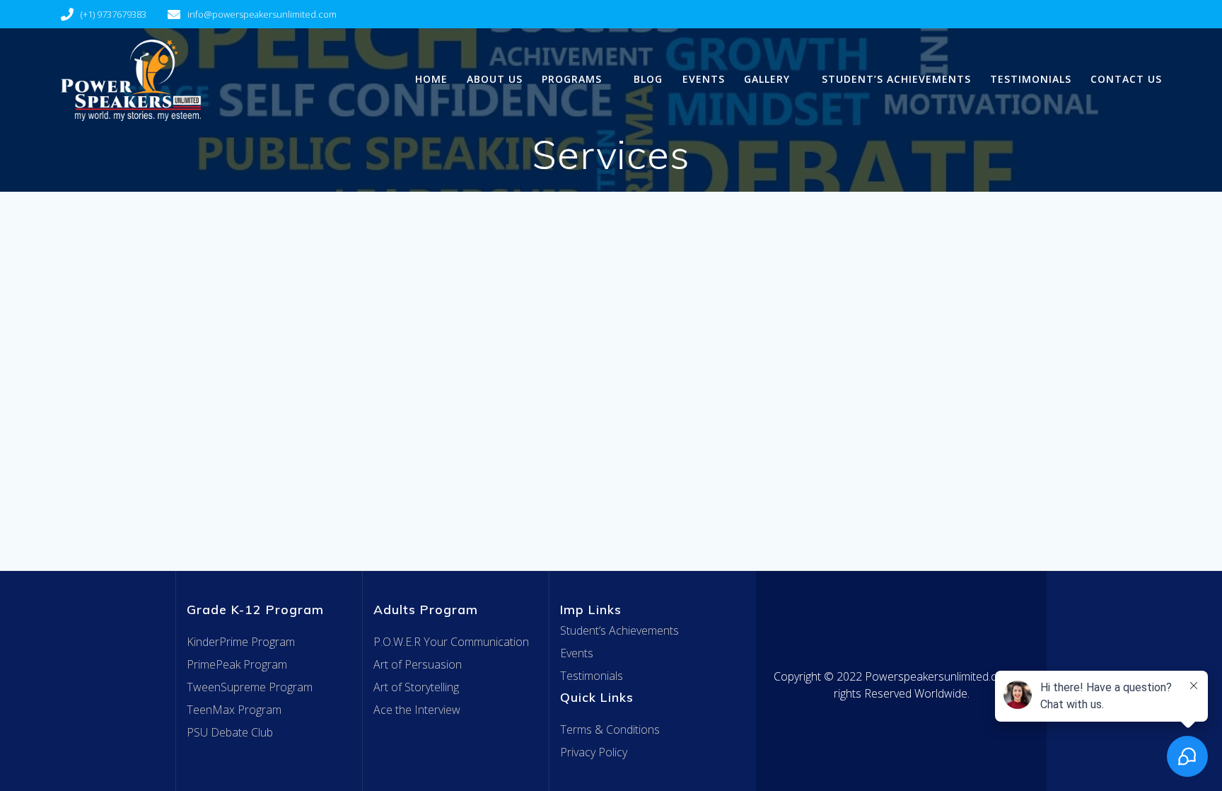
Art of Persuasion (417, 664)
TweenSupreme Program (250, 687)
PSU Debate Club (230, 732)
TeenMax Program (234, 709)
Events (703, 79)
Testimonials (1030, 79)
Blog (648, 79)
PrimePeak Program (237, 664)
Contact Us (1126, 79)
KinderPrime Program (241, 641)
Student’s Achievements (896, 79)
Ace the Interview (416, 709)
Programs (572, 79)
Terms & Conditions (610, 729)
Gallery (767, 79)
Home (431, 79)
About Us (495, 79)
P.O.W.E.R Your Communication (451, 641)
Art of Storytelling (416, 687)
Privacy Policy (593, 752)
